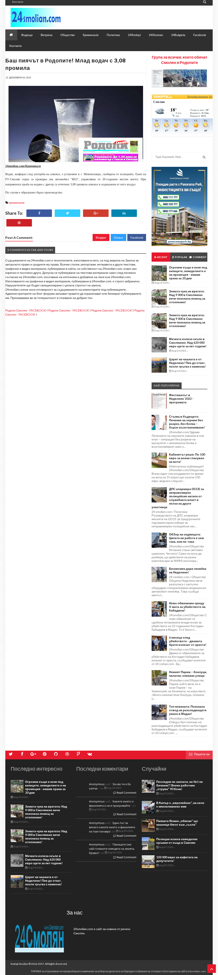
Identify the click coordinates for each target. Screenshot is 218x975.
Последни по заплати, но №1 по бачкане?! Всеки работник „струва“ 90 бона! (179, 785)
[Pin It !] (19, 223)
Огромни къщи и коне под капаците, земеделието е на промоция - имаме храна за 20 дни (188, 272)
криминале (16, 202)
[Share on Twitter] (67, 213)
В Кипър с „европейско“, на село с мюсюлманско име (180, 804)
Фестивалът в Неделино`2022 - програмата (181, 398)
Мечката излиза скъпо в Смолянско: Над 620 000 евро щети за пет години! (188, 342)
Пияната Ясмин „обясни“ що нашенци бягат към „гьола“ (177, 822)
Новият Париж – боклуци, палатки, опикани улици (188, 673)
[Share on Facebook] (39, 213)
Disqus (118, 237)
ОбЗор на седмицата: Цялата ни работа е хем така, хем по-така (186, 537)
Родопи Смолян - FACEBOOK (25, 310)
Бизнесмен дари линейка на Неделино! (187, 570)
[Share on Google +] (96, 213)
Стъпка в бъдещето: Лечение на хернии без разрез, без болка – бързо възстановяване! (187, 422)
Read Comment (126, 793)
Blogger (101, 237)
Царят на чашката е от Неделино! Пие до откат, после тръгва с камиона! (187, 362)
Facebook (137, 237)
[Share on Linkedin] (124, 213)
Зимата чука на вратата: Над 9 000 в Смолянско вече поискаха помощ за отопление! (187, 296)
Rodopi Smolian (19, 963)
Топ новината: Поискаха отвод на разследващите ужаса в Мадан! (188, 710)
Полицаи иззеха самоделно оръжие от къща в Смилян (177, 840)
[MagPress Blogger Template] (49, 17)
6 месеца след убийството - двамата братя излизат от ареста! (187, 641)
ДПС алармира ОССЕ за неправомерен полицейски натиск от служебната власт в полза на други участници (178, 498)
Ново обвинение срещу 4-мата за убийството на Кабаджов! (187, 606)
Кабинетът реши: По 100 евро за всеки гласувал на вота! (187, 458)
